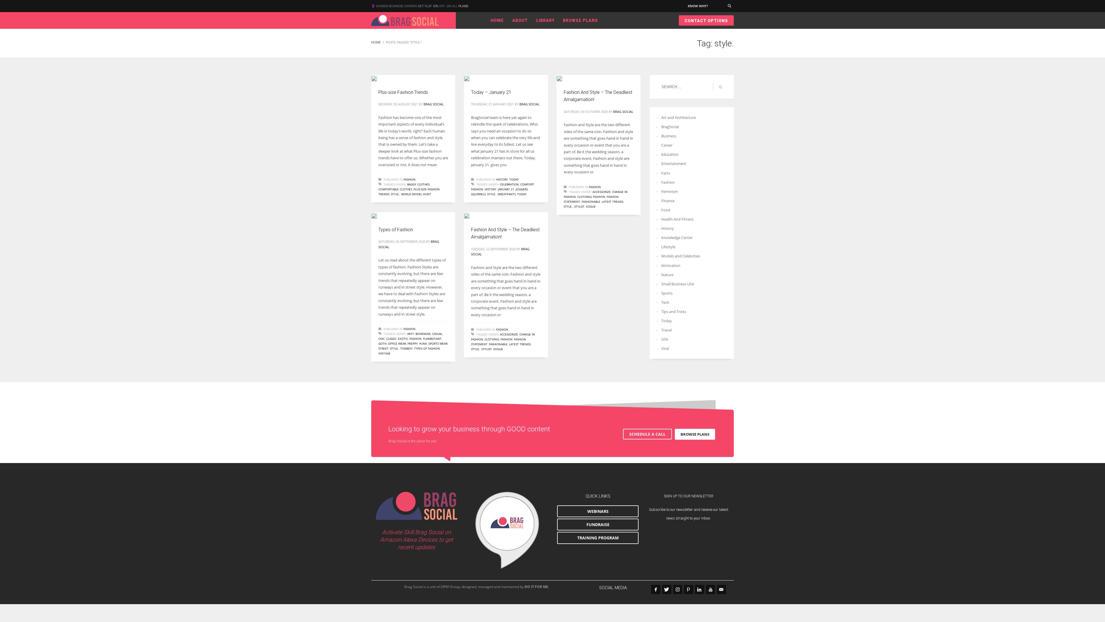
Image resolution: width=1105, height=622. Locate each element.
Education (670, 154)
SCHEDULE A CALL (647, 434)
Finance (668, 200)
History (502, 179)
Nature (667, 274)
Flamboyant (432, 339)
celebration (509, 184)
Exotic (403, 339)
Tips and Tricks (673, 311)
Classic (391, 339)
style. (395, 194)
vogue (591, 206)
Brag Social (434, 104)
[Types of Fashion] (378, 215)
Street (383, 348)
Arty (410, 334)
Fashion (409, 179)
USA (664, 339)
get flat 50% (428, 6)
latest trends (612, 202)
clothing (584, 197)
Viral (665, 348)
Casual (437, 334)
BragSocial (670, 126)
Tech (665, 302)
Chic (381, 339)
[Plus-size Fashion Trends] (378, 78)
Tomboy (406, 348)
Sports (666, 293)
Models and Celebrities (680, 256)
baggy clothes (418, 184)
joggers (522, 189)
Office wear (397, 344)
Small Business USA (677, 284)
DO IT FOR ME (536, 586)
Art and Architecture (678, 117)
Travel (666, 330)
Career (666, 145)
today (522, 194)
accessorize (601, 192)
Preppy (412, 344)
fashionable (591, 202)
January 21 (506, 189)
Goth (382, 344)
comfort (527, 184)
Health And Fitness (677, 219)
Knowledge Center (677, 237)
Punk (423, 344)
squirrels (478, 194)
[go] (720, 87)
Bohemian (423, 334)
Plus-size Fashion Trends (403, 92)
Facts (665, 173)
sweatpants (507, 194)
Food (665, 210)
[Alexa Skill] (507, 530)
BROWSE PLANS (695, 434)
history (490, 189)
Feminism (669, 191)
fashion (477, 189)
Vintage (384, 353)
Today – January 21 (491, 92)
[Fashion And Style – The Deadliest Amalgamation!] (563, 78)
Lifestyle (668, 246)
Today (514, 179)
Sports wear (437, 344)
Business (668, 136)
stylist (579, 206)
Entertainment (673, 163)
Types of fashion (427, 348)
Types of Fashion (395, 229)
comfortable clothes (395, 189)
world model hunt (416, 194)
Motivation (670, 265)
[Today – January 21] (471, 78)
